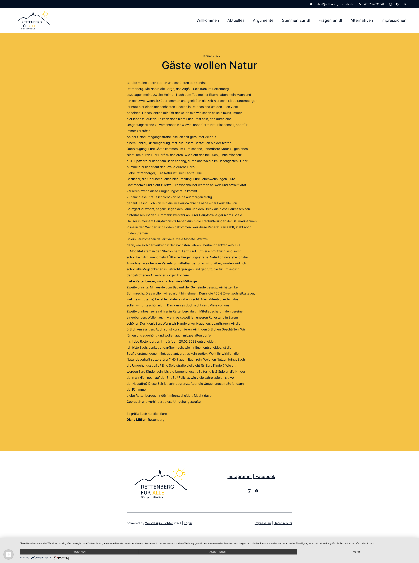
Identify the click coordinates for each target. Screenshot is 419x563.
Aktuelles (236, 20)
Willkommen (208, 20)
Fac (259, 476)
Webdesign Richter (159, 523)
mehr (356, 551)
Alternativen (361, 20)
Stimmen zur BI (296, 20)
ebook (269, 476)
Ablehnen (79, 551)
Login (188, 523)
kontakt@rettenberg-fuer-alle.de (333, 4)
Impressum (263, 523)
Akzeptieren (218, 551)
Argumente (263, 20)
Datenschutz (283, 523)
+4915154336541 (373, 4)
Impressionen (393, 20)
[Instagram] (390, 4)
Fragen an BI (330, 20)
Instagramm (240, 476)
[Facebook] (397, 4)
